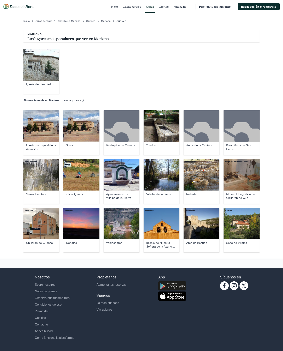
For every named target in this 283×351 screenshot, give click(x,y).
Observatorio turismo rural (52, 298)
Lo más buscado (108, 303)
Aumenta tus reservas (112, 284)
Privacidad (42, 311)
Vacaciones (104, 309)
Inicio (114, 6)
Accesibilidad (44, 331)
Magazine (180, 6)
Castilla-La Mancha (69, 21)
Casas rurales (132, 6)
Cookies (40, 317)
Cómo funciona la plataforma (54, 337)
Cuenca (90, 21)
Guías (150, 6)
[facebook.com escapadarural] (224, 289)
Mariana (106, 21)
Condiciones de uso (48, 304)
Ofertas (164, 6)
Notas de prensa (46, 291)
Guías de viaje (43, 21)
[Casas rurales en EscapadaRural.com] (18, 6)
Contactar (41, 324)
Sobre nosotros (45, 284)
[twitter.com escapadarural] (243, 289)
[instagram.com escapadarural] (234, 289)
